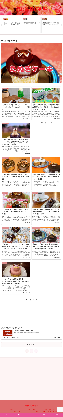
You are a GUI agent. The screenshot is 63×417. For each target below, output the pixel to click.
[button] (58, 287)
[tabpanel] (12, 25)
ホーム (11, 409)
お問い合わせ (16, 411)
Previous (1, 25)
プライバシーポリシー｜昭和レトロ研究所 (47, 411)
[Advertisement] (46, 135)
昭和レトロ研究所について (51, 409)
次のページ (31, 344)
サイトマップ (31, 409)
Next (62, 25)
